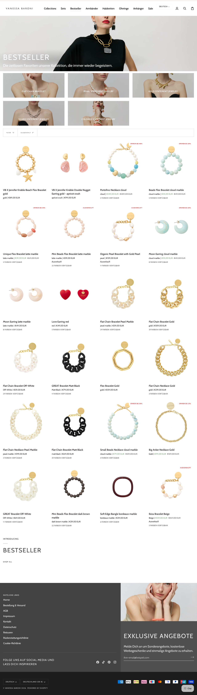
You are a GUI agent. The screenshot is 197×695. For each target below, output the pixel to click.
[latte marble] (11, 263)
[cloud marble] (162, 199)
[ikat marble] (173, 199)
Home (6, 599)
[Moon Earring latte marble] (25, 294)
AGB (5, 610)
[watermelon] (162, 526)
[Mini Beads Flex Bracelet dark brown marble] (74, 487)
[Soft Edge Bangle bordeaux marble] (122, 487)
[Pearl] (102, 266)
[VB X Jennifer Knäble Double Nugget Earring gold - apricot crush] (74, 163)
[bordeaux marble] (151, 199)
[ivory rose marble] (108, 199)
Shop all (7, 562)
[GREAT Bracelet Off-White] (25, 487)
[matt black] (76, 459)
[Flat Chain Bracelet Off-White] (25, 358)
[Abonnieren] (191, 657)
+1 (129, 522)
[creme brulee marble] (173, 263)
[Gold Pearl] (113, 266)
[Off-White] (27, 395)
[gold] (119, 266)
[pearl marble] (156, 199)
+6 (129, 266)
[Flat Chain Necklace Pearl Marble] (25, 423)
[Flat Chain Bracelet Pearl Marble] (122, 294)
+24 (129, 330)
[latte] (167, 199)
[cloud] (102, 199)
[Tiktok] (103, 662)
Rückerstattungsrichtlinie (15, 637)
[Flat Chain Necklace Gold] (171, 358)
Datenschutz (9, 627)
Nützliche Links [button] (11, 595)
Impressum (9, 616)
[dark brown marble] (76, 526)
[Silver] (151, 395)
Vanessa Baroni (13, 688)
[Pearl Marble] (27, 523)
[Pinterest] (109, 662)
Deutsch (163, 6)
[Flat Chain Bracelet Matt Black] (74, 423)
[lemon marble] (119, 459)
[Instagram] (115, 662)
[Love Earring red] (74, 294)
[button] (50, 8)
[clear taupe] (124, 523)
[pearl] (108, 266)
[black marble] (151, 263)
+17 (80, 266)
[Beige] (156, 526)
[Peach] (151, 526)
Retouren (8, 632)
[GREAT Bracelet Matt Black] (74, 358)
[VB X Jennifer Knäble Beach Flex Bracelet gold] (25, 163)
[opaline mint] (76, 266)
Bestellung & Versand (14, 605)
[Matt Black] (76, 395)
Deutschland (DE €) (33, 682)
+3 (178, 262)
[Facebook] (97, 662)
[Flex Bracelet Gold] (122, 358)
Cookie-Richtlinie (12, 643)
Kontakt (7, 621)
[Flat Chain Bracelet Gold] (171, 294)
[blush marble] (119, 330)
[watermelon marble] (124, 266)
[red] (54, 330)
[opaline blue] (108, 330)
